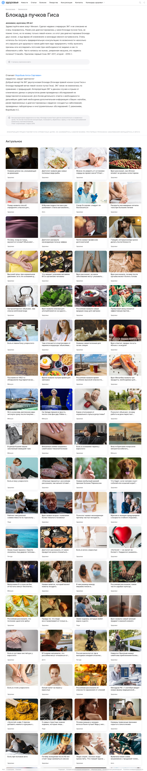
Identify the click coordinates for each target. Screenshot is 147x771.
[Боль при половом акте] (22, 749)
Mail (3, 769)
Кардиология (22, 9)
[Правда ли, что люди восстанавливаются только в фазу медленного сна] (56, 611)
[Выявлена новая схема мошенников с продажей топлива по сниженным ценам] (125, 749)
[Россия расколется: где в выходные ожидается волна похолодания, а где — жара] (91, 646)
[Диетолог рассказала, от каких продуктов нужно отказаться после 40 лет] (56, 542)
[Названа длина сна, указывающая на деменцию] (22, 163)
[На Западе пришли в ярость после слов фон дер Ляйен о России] (56, 405)
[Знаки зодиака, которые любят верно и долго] (91, 611)
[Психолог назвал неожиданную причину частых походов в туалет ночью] (91, 508)
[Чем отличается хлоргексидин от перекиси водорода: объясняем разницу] (56, 336)
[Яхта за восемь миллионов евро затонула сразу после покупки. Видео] (22, 405)
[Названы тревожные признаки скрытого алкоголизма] (125, 715)
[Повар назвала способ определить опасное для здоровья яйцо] (22, 198)
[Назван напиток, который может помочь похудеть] (56, 577)
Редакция (62, 769)
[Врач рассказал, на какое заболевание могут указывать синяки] (91, 267)
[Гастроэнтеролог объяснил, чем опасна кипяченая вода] (22, 301)
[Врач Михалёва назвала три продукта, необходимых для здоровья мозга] (125, 370)
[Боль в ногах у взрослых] (91, 542)
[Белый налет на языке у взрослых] (56, 680)
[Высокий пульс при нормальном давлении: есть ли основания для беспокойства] (22, 267)
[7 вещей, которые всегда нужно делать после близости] (125, 232)
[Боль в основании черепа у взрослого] (91, 439)
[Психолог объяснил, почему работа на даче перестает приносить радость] (125, 405)
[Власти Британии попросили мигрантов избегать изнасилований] (125, 439)
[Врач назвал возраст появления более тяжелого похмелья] (56, 508)
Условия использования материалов (77, 769)
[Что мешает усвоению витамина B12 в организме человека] (56, 267)
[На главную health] (12, 2)
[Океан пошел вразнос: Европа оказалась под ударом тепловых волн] (22, 542)
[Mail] (3, 2)
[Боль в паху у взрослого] (22, 473)
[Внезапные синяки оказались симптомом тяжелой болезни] (56, 439)
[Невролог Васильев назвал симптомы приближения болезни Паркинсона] (125, 646)
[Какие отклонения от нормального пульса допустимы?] (91, 405)
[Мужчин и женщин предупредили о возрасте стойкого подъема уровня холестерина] (125, 508)
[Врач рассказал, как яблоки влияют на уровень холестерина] (125, 163)
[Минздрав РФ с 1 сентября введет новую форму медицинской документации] (125, 680)
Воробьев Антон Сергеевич (28, 75)
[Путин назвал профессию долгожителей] (91, 232)
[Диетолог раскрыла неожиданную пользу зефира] (56, 232)
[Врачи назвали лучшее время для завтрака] (56, 370)
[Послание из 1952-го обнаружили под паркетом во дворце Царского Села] (22, 370)
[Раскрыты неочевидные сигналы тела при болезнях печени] (125, 198)
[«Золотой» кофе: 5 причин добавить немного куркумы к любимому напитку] (22, 715)
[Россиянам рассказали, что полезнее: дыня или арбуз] (22, 611)
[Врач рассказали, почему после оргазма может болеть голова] (125, 267)
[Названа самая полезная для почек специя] (91, 336)
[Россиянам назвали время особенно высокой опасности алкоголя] (91, 370)
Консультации (10, 9)
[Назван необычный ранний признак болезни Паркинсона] (91, 473)
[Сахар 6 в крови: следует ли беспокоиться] (91, 198)
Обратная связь (96, 769)
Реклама (18, 769)
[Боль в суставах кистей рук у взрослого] (22, 646)
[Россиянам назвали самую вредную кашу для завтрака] (91, 301)
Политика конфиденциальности (133, 769)
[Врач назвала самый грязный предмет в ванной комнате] (125, 611)
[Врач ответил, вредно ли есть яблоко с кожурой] (125, 336)
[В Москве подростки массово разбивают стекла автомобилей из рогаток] (56, 198)
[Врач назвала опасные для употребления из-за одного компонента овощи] (56, 301)
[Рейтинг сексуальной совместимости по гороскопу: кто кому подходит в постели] (22, 508)
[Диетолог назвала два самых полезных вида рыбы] (56, 163)
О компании (10, 769)
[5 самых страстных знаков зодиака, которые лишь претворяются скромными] (56, 715)
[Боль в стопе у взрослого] (22, 680)
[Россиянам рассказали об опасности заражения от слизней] (91, 680)
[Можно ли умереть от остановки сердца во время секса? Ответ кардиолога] (91, 163)
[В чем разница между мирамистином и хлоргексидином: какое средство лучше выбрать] (91, 577)
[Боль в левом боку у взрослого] (22, 336)
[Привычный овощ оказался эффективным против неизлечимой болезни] (125, 301)
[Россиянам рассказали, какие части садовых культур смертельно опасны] (125, 577)
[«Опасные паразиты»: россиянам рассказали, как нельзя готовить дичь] (56, 473)
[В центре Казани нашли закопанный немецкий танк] (22, 439)
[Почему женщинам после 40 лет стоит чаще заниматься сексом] (56, 749)
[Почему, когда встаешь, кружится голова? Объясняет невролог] (22, 232)
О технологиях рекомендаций (112, 769)
